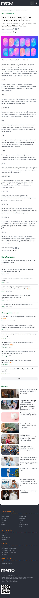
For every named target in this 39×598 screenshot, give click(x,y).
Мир (2, 522)
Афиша (3, 524)
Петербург (4, 518)
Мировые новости (6, 321)
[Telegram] (16, 32)
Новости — (19, 10)
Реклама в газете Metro (8, 548)
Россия (25, 10)
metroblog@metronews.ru (8, 580)
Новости (3, 338)
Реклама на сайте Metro (8, 550)
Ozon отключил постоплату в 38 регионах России (16, 304)
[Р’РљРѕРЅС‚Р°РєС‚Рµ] (11, 32)
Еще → (19, 379)
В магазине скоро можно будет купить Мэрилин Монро (18, 316)
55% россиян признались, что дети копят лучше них (28, 413)
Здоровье (22, 518)
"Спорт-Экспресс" (13, 581)
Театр (20, 522)
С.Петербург (4, 347)
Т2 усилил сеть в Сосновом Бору (28, 469)
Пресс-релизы (23, 524)
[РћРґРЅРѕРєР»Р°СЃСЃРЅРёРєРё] (13, 32)
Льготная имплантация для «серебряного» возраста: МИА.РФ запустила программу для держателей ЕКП (28, 461)
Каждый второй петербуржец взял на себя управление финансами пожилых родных (28, 437)
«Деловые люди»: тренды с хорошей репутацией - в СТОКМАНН (28, 391)
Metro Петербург (6, 563)
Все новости (5, 516)
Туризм (21, 520)
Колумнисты (5, 539)
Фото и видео (23, 516)
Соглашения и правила (8, 552)
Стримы (3, 535)
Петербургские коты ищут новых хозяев (28, 491)
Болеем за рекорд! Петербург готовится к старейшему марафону (27, 448)
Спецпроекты (5, 537)
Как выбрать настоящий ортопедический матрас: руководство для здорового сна (28, 482)
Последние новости (9, 313)
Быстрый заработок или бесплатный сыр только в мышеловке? (28, 425)
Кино (2, 329)
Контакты (4, 554)
